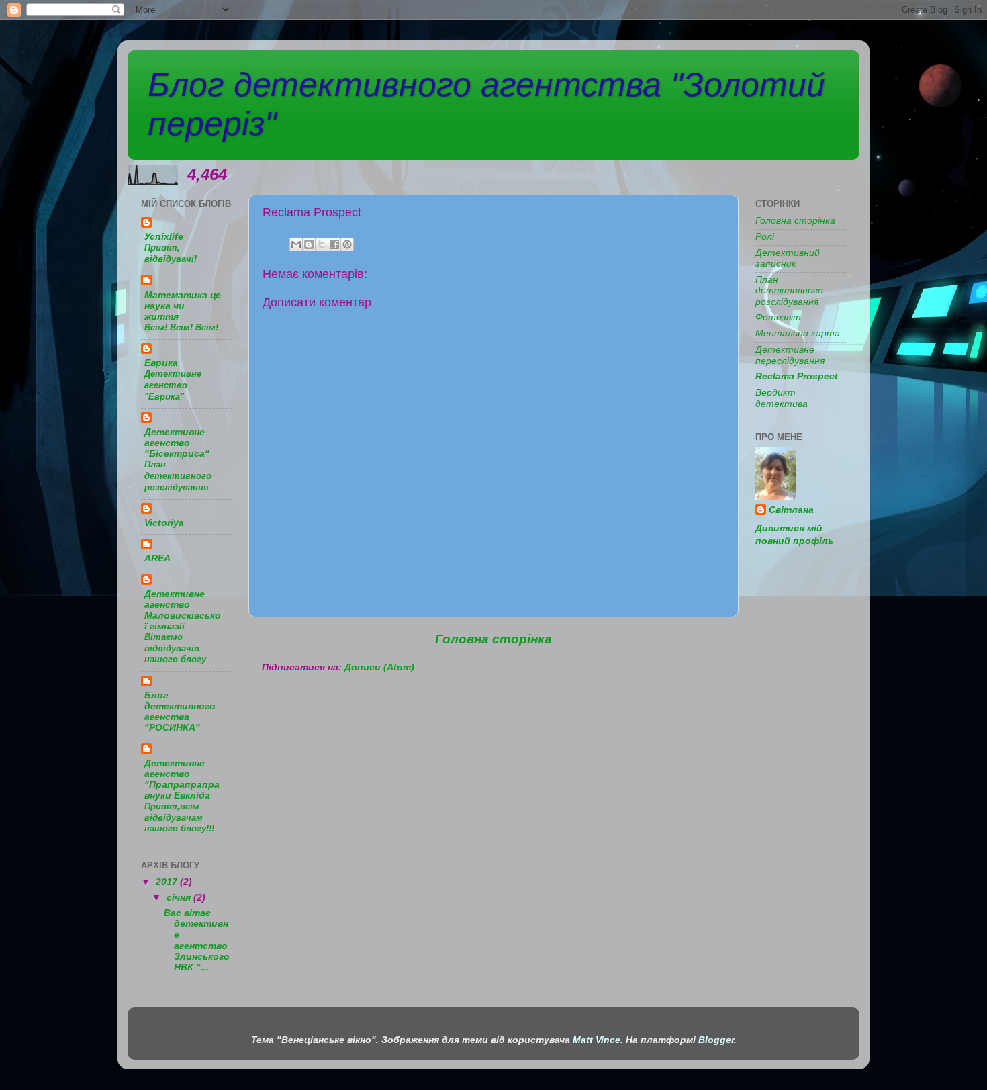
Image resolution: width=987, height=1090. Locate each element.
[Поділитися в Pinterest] (347, 244)
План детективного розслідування (177, 475)
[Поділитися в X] (321, 244)
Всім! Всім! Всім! (181, 327)
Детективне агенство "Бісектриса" (176, 443)
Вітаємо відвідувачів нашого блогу (175, 648)
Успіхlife (163, 237)
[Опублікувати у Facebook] (334, 244)
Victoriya (164, 523)
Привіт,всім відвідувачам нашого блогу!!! (179, 817)
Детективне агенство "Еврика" (172, 385)
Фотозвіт (778, 317)
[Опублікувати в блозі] (309, 244)
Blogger (716, 1040)
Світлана (791, 510)
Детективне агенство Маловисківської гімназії (182, 610)
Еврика (161, 363)
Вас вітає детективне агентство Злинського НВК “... (197, 940)
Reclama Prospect (796, 376)
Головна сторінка (493, 639)
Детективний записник (787, 258)
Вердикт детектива (781, 398)
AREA (157, 558)
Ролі (764, 237)
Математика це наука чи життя (182, 306)
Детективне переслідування (790, 355)
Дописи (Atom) (379, 667)
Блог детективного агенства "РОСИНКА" (180, 711)
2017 (168, 882)
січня (180, 898)
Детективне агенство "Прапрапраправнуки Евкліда (182, 779)
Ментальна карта (797, 333)
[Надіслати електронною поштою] (296, 244)
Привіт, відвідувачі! (170, 253)
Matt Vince (596, 1040)
